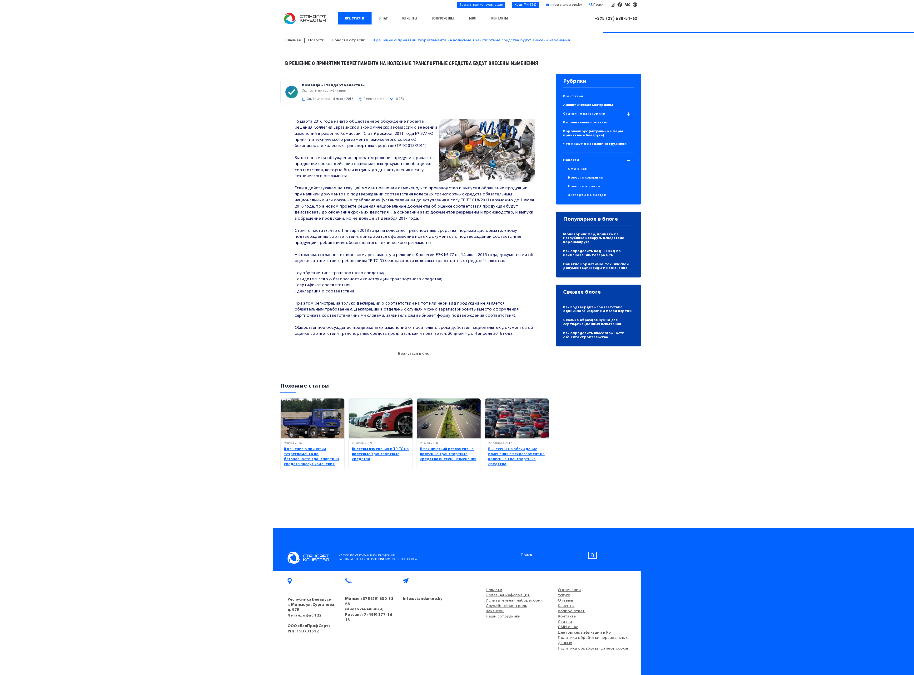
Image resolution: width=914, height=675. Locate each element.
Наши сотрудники (503, 616)
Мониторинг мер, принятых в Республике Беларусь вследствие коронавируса (593, 238)
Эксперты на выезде (587, 195)
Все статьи (573, 96)
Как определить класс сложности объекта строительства (594, 335)
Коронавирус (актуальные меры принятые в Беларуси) (593, 133)
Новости (571, 160)
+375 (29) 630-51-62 (616, 18)
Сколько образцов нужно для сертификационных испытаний (592, 322)
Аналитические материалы (588, 105)
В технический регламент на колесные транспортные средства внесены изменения (448, 454)
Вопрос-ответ (443, 18)
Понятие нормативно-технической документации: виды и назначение (596, 266)
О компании (569, 590)
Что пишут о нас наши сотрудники (594, 144)
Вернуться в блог (414, 354)
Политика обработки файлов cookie (593, 649)
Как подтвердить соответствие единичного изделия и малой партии (597, 309)
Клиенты (409, 18)
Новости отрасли (584, 186)
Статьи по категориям (584, 114)
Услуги (564, 595)
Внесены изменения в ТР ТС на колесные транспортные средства (380, 454)
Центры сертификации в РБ (584, 633)
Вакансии (495, 611)
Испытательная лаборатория (514, 600)
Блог (473, 18)
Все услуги (354, 18)
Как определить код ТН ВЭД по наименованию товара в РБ (592, 253)
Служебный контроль (506, 606)
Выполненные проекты (585, 122)
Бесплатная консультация (481, 5)
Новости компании (585, 178)
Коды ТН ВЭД (525, 5)
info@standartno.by (566, 5)
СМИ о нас (577, 169)
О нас (383, 18)
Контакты (499, 18)
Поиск (598, 5)
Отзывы (565, 600)
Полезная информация (508, 595)
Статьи (565, 622)
